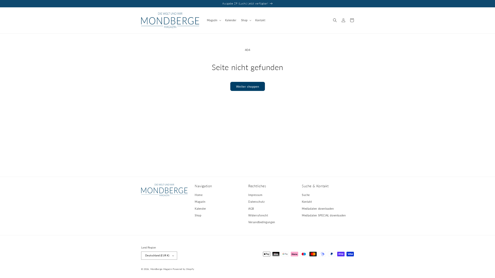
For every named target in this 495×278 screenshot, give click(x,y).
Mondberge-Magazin (161, 269)
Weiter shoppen (247, 86)
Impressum (255, 195)
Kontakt (307, 201)
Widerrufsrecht (258, 215)
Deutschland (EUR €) (157, 255)
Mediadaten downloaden (318, 208)
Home (198, 195)
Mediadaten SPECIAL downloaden (324, 215)
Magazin (200, 201)
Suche (306, 195)
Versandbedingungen (261, 222)
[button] (214, 20)
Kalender (200, 208)
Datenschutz (256, 201)
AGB (251, 208)
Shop (198, 215)
